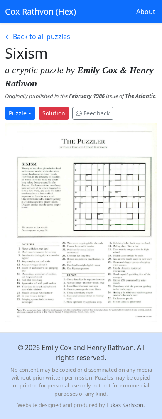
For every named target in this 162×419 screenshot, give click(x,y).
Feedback (96, 113)
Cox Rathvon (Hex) (40, 11)
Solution (53, 113)
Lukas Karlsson (124, 405)
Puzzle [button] (18, 113)
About (145, 11)
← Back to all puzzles (37, 36)
